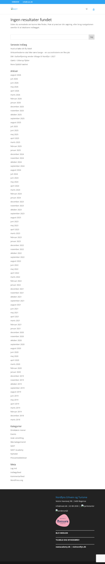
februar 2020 (16, 368)
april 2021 (14, 316)
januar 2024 (15, 197)
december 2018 (17, 415)
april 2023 (14, 229)
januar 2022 (15, 285)
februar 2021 (16, 324)
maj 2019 (14, 400)
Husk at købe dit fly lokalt (21, 48)
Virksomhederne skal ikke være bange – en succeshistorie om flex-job (40, 52)
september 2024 (17, 166)
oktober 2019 (16, 384)
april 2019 (14, 404)
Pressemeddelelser (18, 458)
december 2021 (17, 289)
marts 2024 (15, 190)
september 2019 (17, 388)
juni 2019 (14, 396)
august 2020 (15, 348)
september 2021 (17, 300)
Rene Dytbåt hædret (19, 64)
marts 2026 (15, 95)
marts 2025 (15, 142)
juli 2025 (14, 126)
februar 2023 (16, 237)
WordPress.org (16, 480)
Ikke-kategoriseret (18, 442)
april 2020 (14, 360)
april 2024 (14, 186)
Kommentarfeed (17, 476)
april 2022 (14, 273)
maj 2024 (14, 182)
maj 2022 (14, 269)
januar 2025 (15, 150)
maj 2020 (14, 356)
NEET (12, 446)
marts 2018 (15, 419)
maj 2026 (14, 87)
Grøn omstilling (17, 438)
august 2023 (15, 217)
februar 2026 (16, 98)
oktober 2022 (16, 253)
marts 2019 (15, 408)
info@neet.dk (61, 506)
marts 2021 (15, 320)
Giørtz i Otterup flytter (19, 60)
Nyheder (14, 454)
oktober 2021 (16, 297)
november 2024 (17, 158)
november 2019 (17, 380)
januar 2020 (15, 372)
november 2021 (17, 293)
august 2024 (15, 170)
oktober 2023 (16, 209)
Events (13, 434)
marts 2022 (15, 277)
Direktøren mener (18, 430)
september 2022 (17, 257)
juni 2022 (14, 265)
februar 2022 (16, 281)
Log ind (13, 468)
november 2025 (17, 110)
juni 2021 (14, 308)
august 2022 (15, 261)
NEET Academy (16, 450)
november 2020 (17, 336)
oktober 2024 (16, 162)
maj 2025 (14, 134)
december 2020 (17, 332)
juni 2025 (14, 130)
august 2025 (15, 122)
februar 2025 (16, 146)
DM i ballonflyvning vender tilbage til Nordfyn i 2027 (32, 56)
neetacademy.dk (63, 547)
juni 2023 (14, 221)
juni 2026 (14, 83)
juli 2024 (14, 174)
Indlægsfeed (15, 472)
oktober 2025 (16, 114)
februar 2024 (16, 193)
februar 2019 (16, 411)
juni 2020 (14, 352)
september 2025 (17, 118)
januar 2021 (15, 328)
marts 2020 (15, 364)
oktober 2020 (16, 340)
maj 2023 (14, 225)
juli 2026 (14, 79)
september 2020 (17, 344)
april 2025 (14, 138)
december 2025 (17, 106)
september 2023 (17, 213)
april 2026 (14, 91)
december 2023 (17, 201)
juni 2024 (14, 178)
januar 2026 (15, 102)
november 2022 (17, 249)
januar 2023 (15, 241)
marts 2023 (15, 233)
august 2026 (15, 75)
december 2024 (17, 154)
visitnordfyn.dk (79, 547)
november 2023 (17, 205)
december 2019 (17, 376)
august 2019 (15, 392)
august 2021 (15, 304)
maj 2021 (14, 312)
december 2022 (17, 245)
